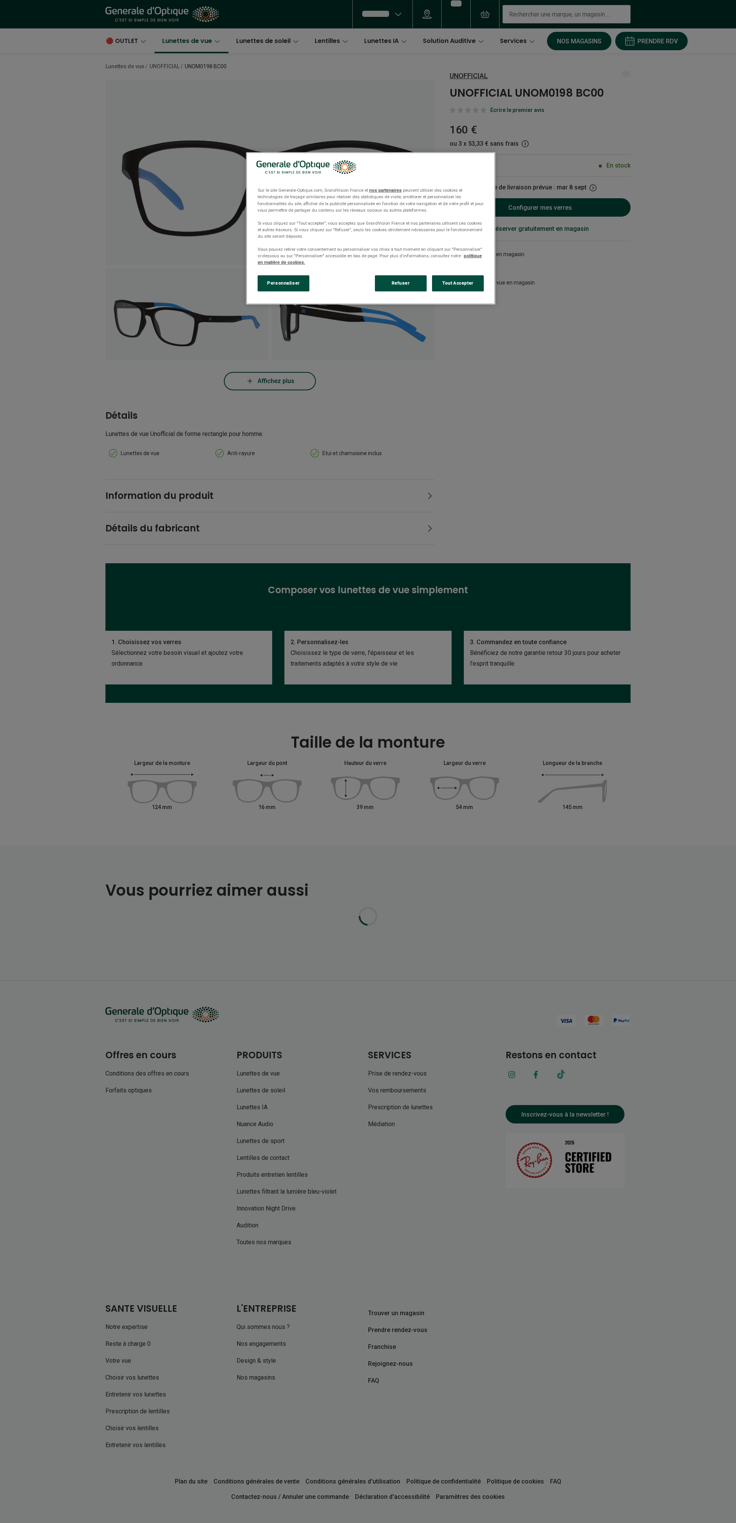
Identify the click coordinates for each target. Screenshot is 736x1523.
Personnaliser (283, 283)
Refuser (401, 283)
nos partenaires (385, 190)
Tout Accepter (457, 283)
